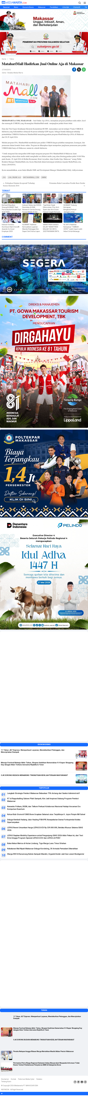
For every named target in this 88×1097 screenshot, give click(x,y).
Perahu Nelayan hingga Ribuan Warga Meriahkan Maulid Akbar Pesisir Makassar (43, 1051)
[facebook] (74, 69)
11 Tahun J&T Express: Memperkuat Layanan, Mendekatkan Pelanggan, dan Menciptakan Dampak (47, 1017)
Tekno (11, 59)
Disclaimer (5, 1079)
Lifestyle (65, 7)
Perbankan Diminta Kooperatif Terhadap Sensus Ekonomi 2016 (19, 184)
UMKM (43, 177)
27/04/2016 (6, 70)
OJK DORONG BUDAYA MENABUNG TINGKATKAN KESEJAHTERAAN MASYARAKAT (43, 1040)
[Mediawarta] (14, 3)
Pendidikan (54, 7)
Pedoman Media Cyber (26, 1079)
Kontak (13, 1079)
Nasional (6, 7)
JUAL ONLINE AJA (14, 177)
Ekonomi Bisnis (28, 7)
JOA (4, 177)
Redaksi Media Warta (15, 73)
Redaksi (39, 1079)
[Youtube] (81, 1082)
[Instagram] (85, 1082)
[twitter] (79, 70)
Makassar (41, 7)
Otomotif (76, 7)
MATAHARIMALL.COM (31, 177)
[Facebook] (75, 1082)
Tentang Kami (6, 1081)
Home (4, 59)
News (16, 7)
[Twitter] (78, 1082)
